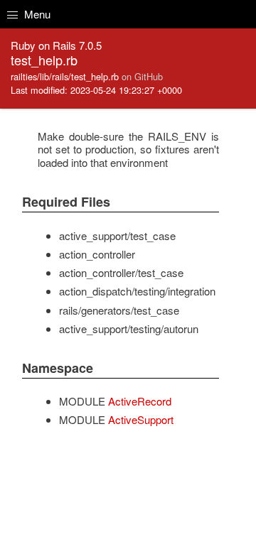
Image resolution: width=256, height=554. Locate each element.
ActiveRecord (139, 400)
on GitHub (142, 76)
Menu (35, 13)
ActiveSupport (141, 419)
